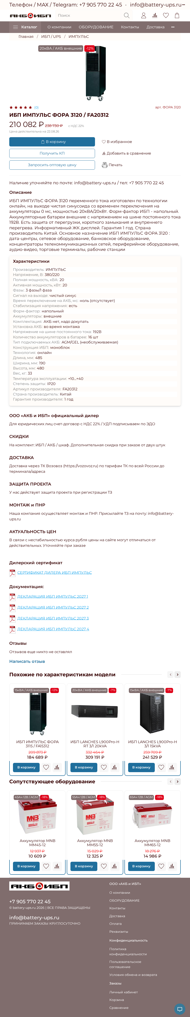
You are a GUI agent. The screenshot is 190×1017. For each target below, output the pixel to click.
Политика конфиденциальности (128, 951)
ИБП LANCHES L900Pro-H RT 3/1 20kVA (94, 744)
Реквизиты (118, 932)
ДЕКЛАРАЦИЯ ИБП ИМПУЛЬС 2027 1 (52, 596)
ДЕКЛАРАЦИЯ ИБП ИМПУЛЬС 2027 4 (53, 629)
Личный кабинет (123, 992)
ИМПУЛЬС (79, 36)
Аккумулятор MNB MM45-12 (37, 843)
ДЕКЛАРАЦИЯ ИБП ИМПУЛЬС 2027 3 (53, 618)
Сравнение (119, 1008)
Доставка (156, 27)
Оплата (115, 924)
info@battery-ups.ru (156, 4)
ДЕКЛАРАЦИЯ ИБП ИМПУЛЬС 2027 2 (53, 607)
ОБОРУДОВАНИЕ (96, 27)
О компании (59, 27)
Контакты (130, 27)
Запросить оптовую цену (52, 165)
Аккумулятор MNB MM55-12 (95, 843)
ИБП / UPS (51, 36)
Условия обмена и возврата (133, 975)
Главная (26, 36)
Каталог (29, 27)
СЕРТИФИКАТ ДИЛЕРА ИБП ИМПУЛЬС (54, 572)
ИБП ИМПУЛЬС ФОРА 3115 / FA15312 (37, 744)
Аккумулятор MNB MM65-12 (152, 843)
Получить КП (52, 153)
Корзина (116, 1000)
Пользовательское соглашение (125, 964)
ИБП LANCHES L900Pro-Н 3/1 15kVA (152, 744)
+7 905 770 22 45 (100, 4)
